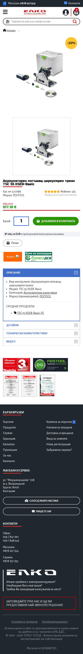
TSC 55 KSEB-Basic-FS (30, 313)
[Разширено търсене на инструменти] (7, 21)
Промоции (10, 449)
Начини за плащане (59, 427)
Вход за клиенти (56, 438)
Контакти (9, 461)
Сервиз (7, 433)
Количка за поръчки (60, 421)
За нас (7, 455)
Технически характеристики (26, 333)
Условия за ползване (24, 621)
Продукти (9, 427)
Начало (11, 30)
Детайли (12, 325)
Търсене (8, 421)
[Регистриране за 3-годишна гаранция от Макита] (16, 364)
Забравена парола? (59, 449)
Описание (13, 272)
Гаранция (9, 438)
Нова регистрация (58, 444)
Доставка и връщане (59, 433)
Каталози (8, 444)
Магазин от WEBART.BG (42, 648)
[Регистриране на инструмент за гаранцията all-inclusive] (50, 364)
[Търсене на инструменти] (75, 21)
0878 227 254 (28, 3)
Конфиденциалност (55, 621)
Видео (10, 341)
